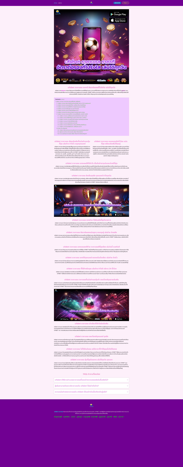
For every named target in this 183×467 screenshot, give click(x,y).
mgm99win (66, 417)
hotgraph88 (86, 417)
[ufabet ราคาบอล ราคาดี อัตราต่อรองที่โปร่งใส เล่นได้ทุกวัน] (91, 3)
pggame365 (102, 417)
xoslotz (73, 417)
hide (63, 99)
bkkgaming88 (58, 417)
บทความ (60, 3)
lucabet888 (94, 417)
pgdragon (79, 417)
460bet (115, 417)
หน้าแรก (55, 3)
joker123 (120, 417)
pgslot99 (109, 417)
